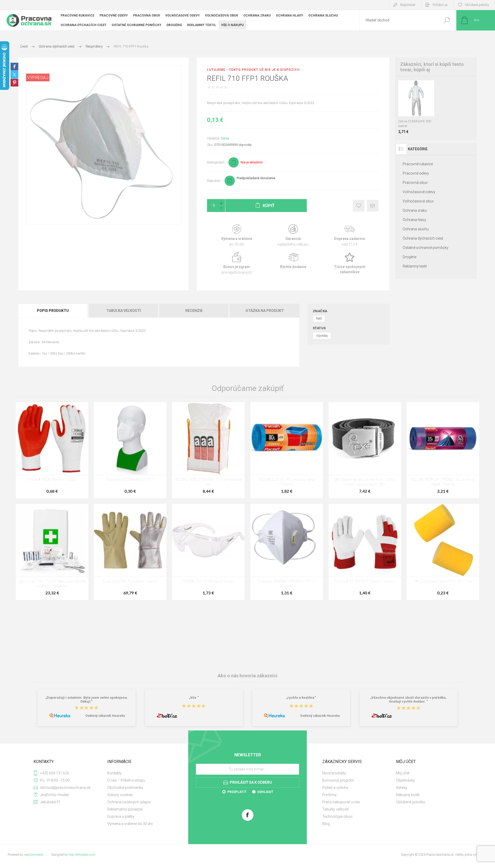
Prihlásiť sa (440, 5)
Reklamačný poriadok (125, 809)
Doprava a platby (121, 816)
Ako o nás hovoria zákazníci (247, 675)
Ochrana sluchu (416, 229)
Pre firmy (329, 795)
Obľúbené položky (410, 802)
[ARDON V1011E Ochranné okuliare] (208, 552)
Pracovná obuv (415, 182)
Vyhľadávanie (446, 20)
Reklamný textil (415, 266)
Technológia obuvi (337, 816)
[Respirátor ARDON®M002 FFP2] (130, 450)
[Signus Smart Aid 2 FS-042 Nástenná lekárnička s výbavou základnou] (52, 552)
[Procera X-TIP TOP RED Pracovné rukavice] (364, 552)
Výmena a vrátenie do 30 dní (130, 824)
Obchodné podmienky (125, 787)
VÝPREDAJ (37, 77)
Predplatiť (236, 792)
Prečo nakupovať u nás (341, 802)
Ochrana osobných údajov (129, 802)
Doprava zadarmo (349, 235)
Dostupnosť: (216, 162)
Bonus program (236, 263)
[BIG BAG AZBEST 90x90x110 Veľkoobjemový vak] (208, 450)
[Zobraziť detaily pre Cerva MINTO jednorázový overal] (419, 87)
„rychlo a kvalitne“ (301, 697)
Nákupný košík (408, 795)
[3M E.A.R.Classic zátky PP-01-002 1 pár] (443, 552)
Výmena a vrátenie (236, 235)
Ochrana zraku (415, 210)
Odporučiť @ (372, 205)
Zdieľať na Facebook (14, 66)
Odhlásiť (265, 792)
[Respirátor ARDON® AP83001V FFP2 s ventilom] (286, 552)
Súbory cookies (120, 795)
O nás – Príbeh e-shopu (126, 780)
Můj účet (402, 773)
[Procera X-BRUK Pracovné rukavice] (52, 450)
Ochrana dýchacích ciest (423, 238)
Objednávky (405, 780)
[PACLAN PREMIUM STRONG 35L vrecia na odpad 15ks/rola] (443, 450)
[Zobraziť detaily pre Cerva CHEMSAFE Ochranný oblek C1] (403, 87)
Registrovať (407, 5)
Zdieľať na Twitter (14, 74)
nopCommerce (33, 854)
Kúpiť (411, 103)
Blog (326, 824)
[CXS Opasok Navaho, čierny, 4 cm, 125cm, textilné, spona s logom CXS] (364, 450)
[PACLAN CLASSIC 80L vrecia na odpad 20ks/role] (286, 450)
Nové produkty (334, 773)
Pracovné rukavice (418, 164)
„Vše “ (194, 697)
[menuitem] (142, 773)
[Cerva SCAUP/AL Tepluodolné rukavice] (130, 552)
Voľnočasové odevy (419, 192)
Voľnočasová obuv (418, 201)
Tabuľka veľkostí (123, 311)
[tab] (53, 311)
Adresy (401, 787)
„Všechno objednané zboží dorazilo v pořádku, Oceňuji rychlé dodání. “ (408, 699)
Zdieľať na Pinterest (14, 82)
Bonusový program (338, 780)
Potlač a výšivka (335, 787)
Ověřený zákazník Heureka (105, 716)
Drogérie (409, 257)
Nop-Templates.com (82, 854)
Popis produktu (53, 311)
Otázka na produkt (264, 311)
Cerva (225, 138)
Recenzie (194, 311)
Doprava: (214, 181)
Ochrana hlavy (414, 220)
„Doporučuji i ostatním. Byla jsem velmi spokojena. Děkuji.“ (86, 699)
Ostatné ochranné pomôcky (425, 248)
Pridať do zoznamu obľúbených (418, 103)
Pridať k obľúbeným (359, 205)
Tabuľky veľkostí (335, 809)
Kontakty (114, 773)
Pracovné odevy (416, 173)
